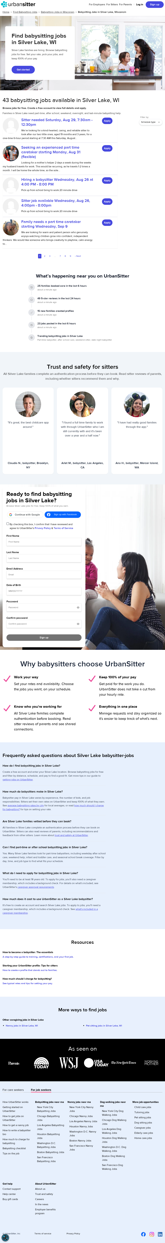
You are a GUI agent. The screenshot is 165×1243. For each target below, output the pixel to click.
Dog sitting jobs (143, 1122)
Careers (39, 1199)
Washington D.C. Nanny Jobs (82, 1133)
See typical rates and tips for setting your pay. (28, 983)
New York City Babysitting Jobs (46, 1109)
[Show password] (78, 607)
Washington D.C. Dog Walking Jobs (114, 1149)
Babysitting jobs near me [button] (49, 1102)
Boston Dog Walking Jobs (113, 1158)
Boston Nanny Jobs (80, 1140)
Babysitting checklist (14, 1148)
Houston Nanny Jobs (81, 1126)
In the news (41, 1204)
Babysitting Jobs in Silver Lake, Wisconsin (102, 12)
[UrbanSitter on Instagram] (150, 1234)
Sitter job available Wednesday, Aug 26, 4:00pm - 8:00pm (55, 203)
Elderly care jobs (143, 1133)
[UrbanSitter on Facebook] (141, 1234)
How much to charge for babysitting (16, 1141)
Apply (107, 120)
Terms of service (42, 1233)
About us (40, 1189)
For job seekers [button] (41, 1090)
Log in (139, 4)
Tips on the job (11, 1153)
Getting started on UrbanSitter (13, 1109)
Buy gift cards (10, 1199)
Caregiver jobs (142, 1127)
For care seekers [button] (13, 1090)
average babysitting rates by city (26, 805)
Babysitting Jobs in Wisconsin (57, 12)
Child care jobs (142, 1107)
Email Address (14, 568)
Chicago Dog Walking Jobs (114, 1122)
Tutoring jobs (141, 1112)
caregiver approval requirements (36, 887)
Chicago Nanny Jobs (81, 1116)
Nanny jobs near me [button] (79, 1102)
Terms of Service (63, 528)
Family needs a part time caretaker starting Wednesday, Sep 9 (51, 224)
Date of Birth (13, 585)
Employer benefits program (45, 1211)
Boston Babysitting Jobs (50, 1152)
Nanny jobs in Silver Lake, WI (22, 1025)
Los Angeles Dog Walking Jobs (111, 1131)
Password (12, 601)
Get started (23, 69)
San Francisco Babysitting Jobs (46, 1159)
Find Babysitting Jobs (25, 12)
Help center (9, 1194)
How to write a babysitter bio (17, 1132)
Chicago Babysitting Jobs (48, 1118)
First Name (12, 536)
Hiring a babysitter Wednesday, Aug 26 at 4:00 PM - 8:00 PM (57, 182)
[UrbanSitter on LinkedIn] (158, 1234)
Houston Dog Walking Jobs (114, 1140)
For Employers (97, 4)
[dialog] (5, 1237)
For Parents (125, 4)
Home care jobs (143, 1138)
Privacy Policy (43, 528)
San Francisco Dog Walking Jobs (112, 1167)
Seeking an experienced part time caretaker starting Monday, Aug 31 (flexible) (50, 152)
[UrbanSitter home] (19, 4)
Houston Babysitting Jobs (48, 1136)
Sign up (154, 4)
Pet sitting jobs (142, 1117)
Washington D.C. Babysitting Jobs (46, 1145)
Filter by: (144, 117)
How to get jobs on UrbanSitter (13, 1118)
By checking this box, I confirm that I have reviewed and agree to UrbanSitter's (41, 526)
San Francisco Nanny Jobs (81, 1147)
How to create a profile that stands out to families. (30, 970)
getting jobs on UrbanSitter (18, 779)
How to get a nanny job (16, 1125)
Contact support (12, 1189)
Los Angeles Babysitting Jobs (50, 1127)
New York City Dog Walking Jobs (112, 1113)
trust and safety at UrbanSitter (71, 835)
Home (6, 12)
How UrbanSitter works (15, 1102)
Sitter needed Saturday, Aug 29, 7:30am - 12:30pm (56, 122)
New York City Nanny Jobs (81, 1109)
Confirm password (17, 618)
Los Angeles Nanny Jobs (83, 1121)
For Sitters (112, 4)
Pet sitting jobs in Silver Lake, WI (104, 1025)
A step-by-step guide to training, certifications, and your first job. (38, 956)
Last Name (12, 552)
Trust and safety (44, 1194)
